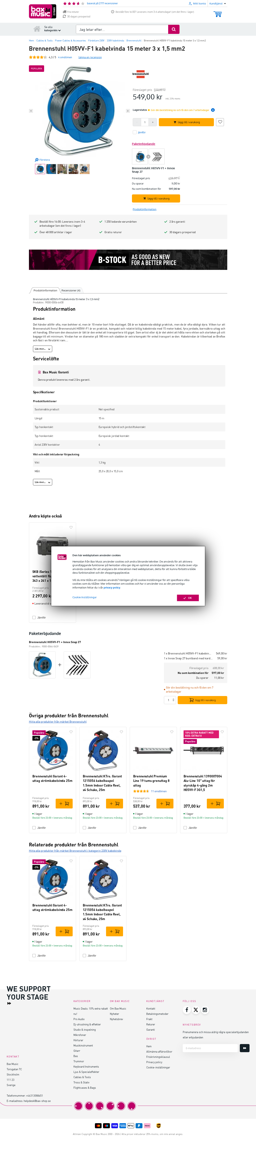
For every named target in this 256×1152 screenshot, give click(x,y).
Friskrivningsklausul (158, 1056)
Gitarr (76, 1050)
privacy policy (112, 587)
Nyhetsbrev (116, 1019)
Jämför (41, 617)
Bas (75, 1056)
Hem (149, 1046)
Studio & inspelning (84, 1029)
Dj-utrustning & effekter (87, 1024)
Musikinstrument (83, 1045)
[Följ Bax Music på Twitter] (196, 1010)
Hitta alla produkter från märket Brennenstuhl (58, 721)
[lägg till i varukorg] (64, 803)
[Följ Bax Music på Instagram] (205, 1010)
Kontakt (150, 1008)
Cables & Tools (82, 1077)
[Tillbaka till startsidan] (37, 28)
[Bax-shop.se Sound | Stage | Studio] (42, 11)
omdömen (65, 57)
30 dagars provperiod (78, 16)
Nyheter (114, 1013)
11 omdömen (159, 791)
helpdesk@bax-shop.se (37, 1100)
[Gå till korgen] (217, 12)
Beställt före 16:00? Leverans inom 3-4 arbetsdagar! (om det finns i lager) (155, 11)
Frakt (149, 1019)
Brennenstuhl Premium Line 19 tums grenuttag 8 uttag (151, 780)
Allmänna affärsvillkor (159, 1051)
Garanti (150, 1029)
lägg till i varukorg (205, 700)
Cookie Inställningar (84, 597)
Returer (150, 1024)
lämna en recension (90, 57)
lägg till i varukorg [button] (189, 122)
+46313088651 (34, 1095)
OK (190, 597)
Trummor (78, 1061)
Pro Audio (79, 1019)
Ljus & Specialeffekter (86, 1071)
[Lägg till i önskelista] (220, 121)
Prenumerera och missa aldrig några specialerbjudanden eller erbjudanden (216, 1034)
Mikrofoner (79, 1035)
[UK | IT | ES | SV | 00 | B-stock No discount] (128, 260)
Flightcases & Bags (84, 1087)
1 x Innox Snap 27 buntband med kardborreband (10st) (189, 658)
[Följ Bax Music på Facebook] (187, 1010)
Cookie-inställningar (158, 1067)
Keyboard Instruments (86, 1066)
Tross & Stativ (81, 1082)
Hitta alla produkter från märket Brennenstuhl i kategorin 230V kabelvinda (75, 850)
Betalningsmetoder (157, 1013)
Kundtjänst (155, 1001)
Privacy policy (154, 1062)
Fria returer (73, 11)
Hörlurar (78, 1040)
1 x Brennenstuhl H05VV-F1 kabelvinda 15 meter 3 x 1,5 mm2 (188, 653)
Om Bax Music (118, 1008)
